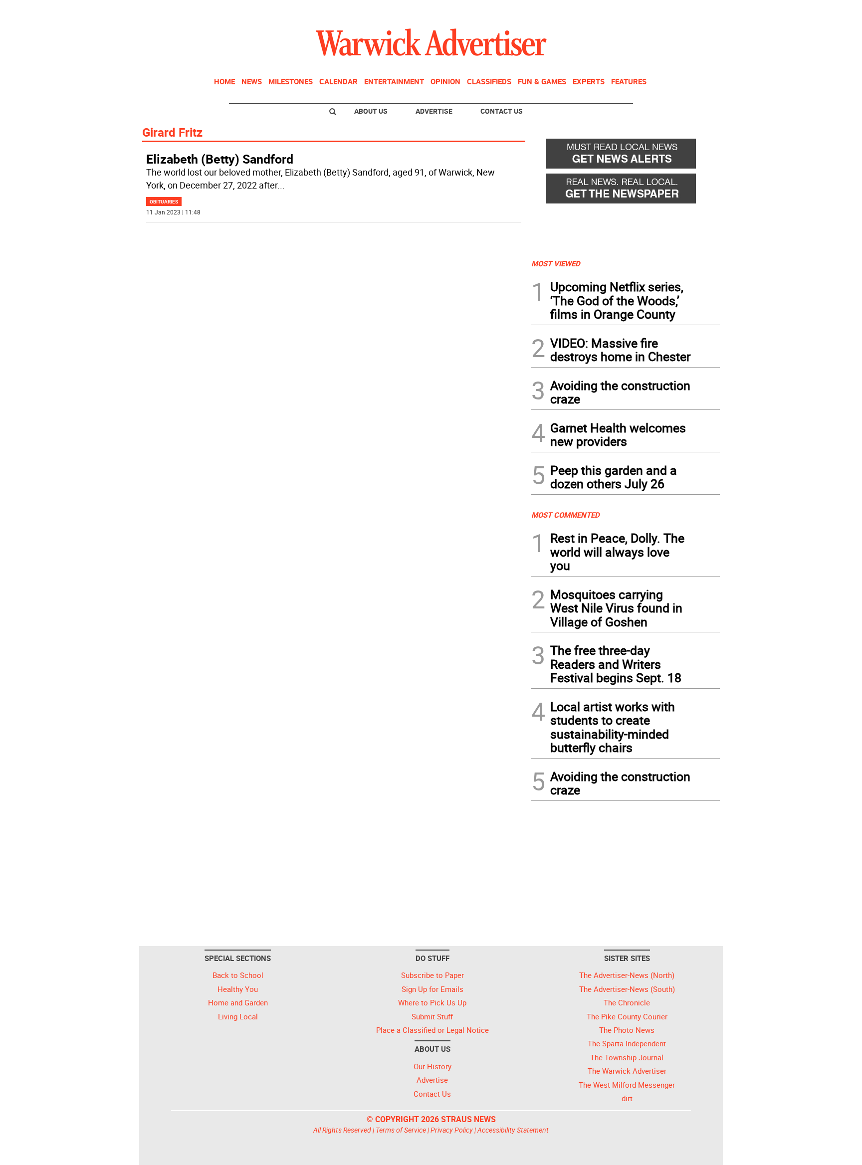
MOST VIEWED (555, 263)
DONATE (695, 11)
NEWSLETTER (639, 11)
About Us (371, 111)
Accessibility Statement (513, 1130)
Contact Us (501, 111)
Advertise (434, 111)
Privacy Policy (452, 1130)
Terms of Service (401, 1130)
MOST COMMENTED (565, 515)
